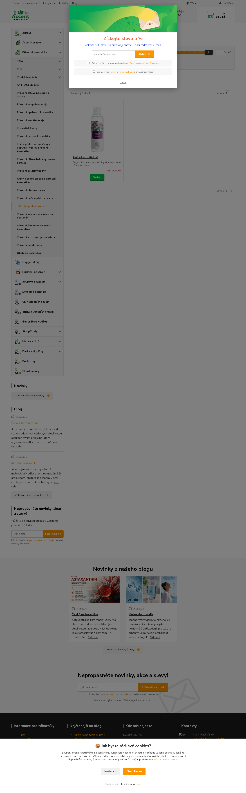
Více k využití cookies (166, 759)
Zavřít (123, 82)
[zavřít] (170, 11)
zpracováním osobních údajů (122, 72)
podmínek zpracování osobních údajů (141, 63)
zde (138, 784)
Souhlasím (134, 771)
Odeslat (145, 54)
